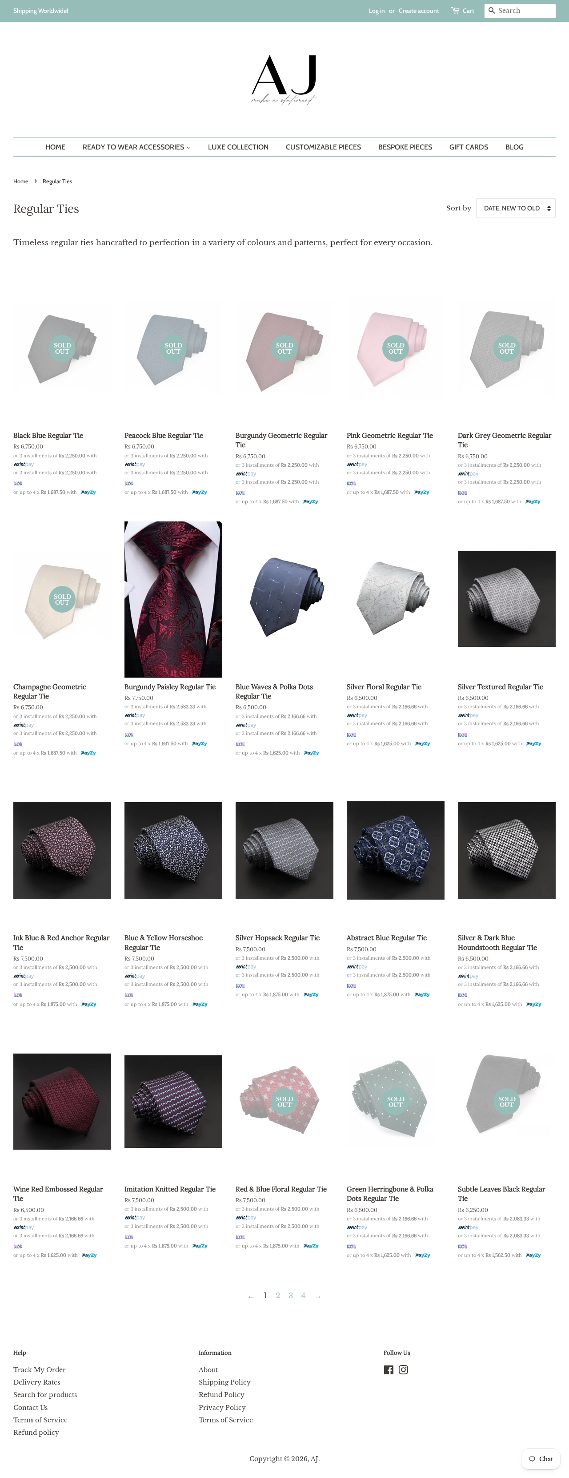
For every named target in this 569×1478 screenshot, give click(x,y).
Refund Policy (221, 1395)
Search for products (45, 1395)
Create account (419, 11)
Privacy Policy (222, 1408)
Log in (377, 11)
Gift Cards (468, 147)
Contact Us (30, 1408)
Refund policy (36, 1433)
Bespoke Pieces (405, 147)
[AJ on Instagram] (403, 1372)
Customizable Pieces (323, 147)
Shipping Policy (225, 1382)
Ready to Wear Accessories (134, 147)
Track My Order (39, 1370)
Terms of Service (40, 1420)
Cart (468, 11)
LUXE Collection (238, 147)
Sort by (459, 208)
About (208, 1370)
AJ (314, 1459)
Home (55, 147)
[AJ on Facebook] (389, 1372)
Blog (514, 147)
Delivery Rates (36, 1382)
